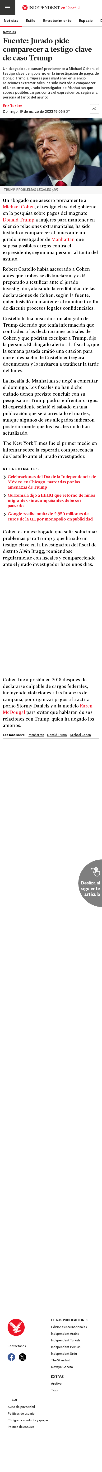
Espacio (86, 20)
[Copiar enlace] (94, 109)
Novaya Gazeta (62, 1367)
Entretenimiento (57, 20)
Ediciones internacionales (69, 1327)
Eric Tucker (12, 106)
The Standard (60, 1360)
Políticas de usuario (21, 1414)
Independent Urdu (64, 1354)
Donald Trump (18, 220)
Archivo (56, 1384)
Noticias (11, 20)
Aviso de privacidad (21, 1407)
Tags (54, 1390)
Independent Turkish (65, 1340)
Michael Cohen (19, 207)
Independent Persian (65, 1347)
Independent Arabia (65, 1334)
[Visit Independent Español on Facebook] (11, 1357)
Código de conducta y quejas (28, 1420)
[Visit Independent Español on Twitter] (22, 1357)
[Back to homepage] (29, 1327)
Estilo (31, 20)
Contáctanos (17, 1346)
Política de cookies (21, 1427)
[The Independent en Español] (51, 7)
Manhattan (63, 240)
